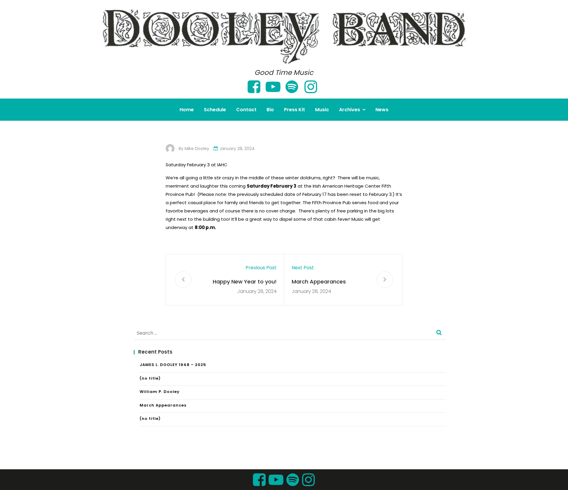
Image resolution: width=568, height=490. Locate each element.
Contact (246, 109)
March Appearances (319, 281)
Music (322, 109)
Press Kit (294, 109)
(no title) (150, 378)
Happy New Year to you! (245, 281)
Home (187, 109)
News (381, 109)
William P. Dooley (160, 391)
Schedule (215, 109)
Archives (349, 109)
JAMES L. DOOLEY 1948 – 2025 (173, 365)
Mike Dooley (197, 148)
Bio (270, 109)
